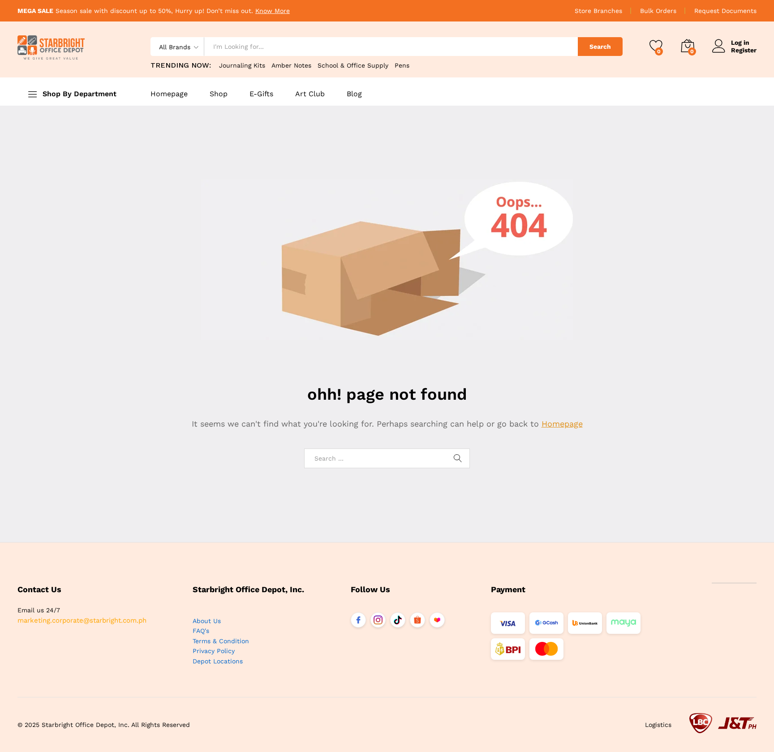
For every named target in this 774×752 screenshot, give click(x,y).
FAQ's (201, 630)
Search (600, 46)
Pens (402, 65)
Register (744, 50)
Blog (354, 94)
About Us (207, 620)
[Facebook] (358, 620)
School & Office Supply (353, 65)
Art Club (310, 94)
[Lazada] (437, 620)
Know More (272, 10)
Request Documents (725, 10)
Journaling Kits (242, 65)
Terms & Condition (221, 641)
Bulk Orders (658, 10)
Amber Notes (291, 65)
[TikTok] (397, 620)
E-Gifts (261, 94)
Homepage (169, 94)
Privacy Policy (214, 650)
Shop (219, 94)
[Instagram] (378, 620)
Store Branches (598, 10)
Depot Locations (218, 661)
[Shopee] (417, 620)
